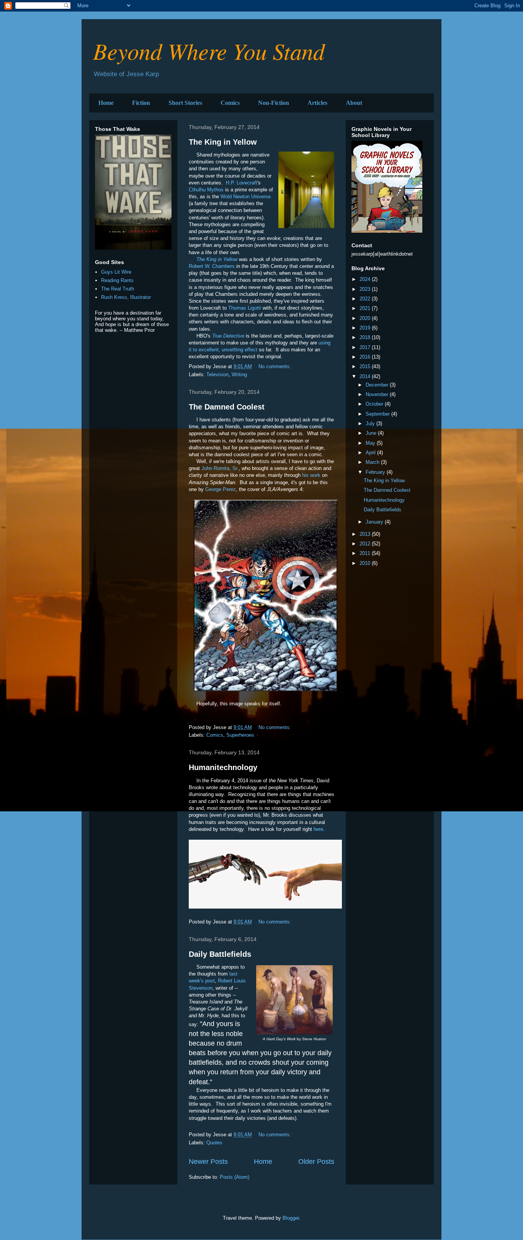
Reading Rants (117, 280)
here (318, 829)
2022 (366, 299)
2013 (366, 534)
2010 (366, 563)
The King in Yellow (223, 142)
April (371, 452)
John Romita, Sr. (220, 468)
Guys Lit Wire (116, 272)
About (354, 103)
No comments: (275, 366)
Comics (230, 103)
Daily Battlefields (220, 954)
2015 (366, 366)
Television (217, 374)
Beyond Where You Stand (209, 50)
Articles (317, 103)
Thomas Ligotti (244, 308)
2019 (366, 328)
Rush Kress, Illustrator (126, 297)
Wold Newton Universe (246, 196)
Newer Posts (208, 1161)
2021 (366, 308)
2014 (366, 376)
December (378, 385)
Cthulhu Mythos (206, 190)
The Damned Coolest (227, 407)
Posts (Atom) (234, 1177)
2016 (366, 357)
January (375, 522)
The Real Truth (117, 289)
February (376, 472)
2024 (366, 279)
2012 (366, 544)
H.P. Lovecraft (240, 183)
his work (311, 475)
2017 (366, 347)
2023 (366, 289)
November (378, 394)
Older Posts (316, 1161)
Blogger (291, 1218)
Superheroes (240, 735)
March (373, 462)
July (371, 423)
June (372, 433)
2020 (366, 318)
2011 (366, 553)
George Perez (220, 489)
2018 (366, 337)
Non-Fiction (273, 103)
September (378, 414)
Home (106, 103)
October (375, 404)
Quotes (214, 1142)
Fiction (141, 103)
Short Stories (185, 103)
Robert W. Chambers (212, 266)
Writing (239, 374)
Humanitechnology (223, 767)
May (371, 443)
